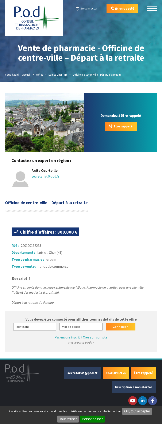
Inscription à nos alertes (134, 387)
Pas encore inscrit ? (81, 337)
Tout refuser (68, 419)
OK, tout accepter (137, 411)
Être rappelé (122, 126)
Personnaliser (92, 419)
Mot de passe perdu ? (81, 342)
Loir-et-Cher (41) (49, 252)
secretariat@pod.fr (45, 176)
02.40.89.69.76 (116, 373)
